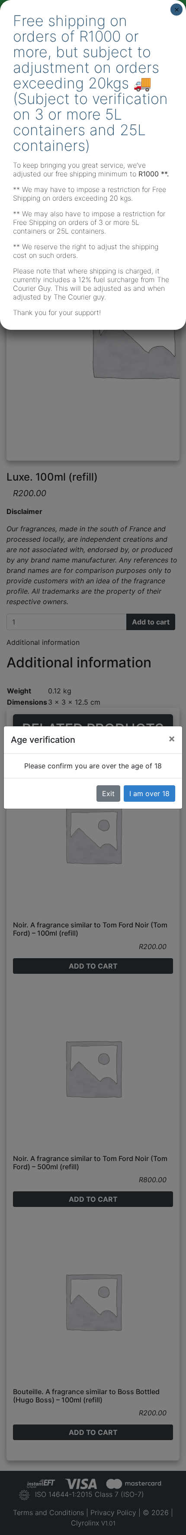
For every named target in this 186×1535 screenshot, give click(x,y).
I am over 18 (149, 793)
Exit (108, 793)
